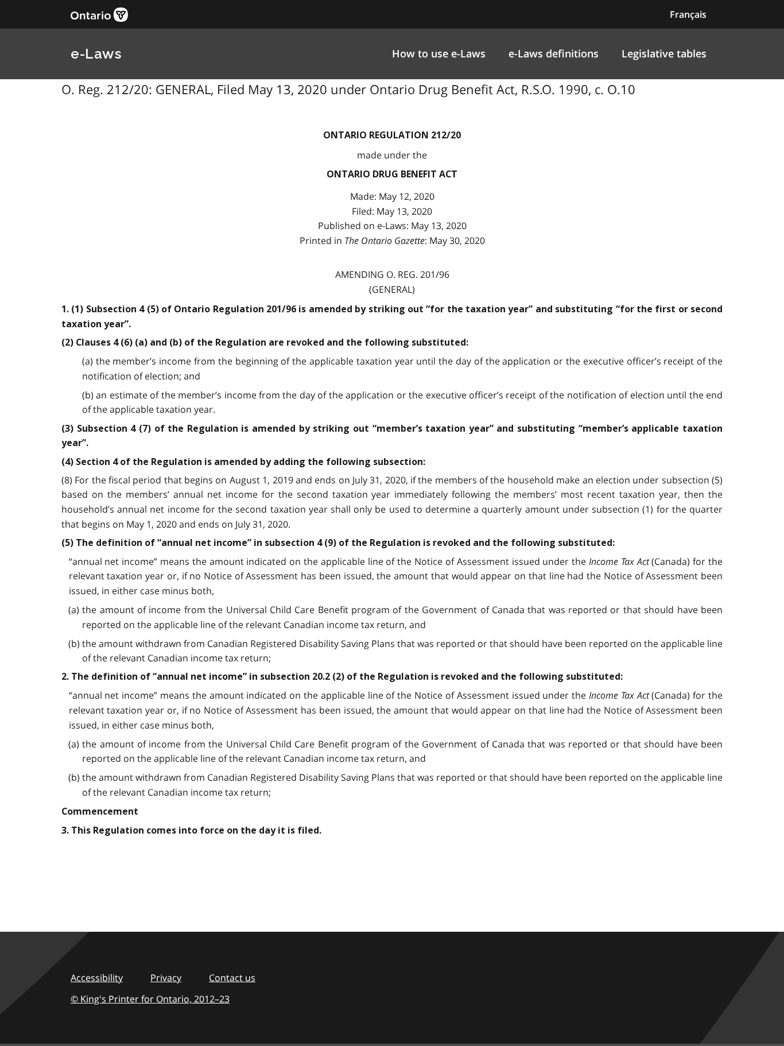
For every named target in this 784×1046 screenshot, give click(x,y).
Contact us (232, 977)
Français (688, 14)
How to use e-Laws (439, 53)
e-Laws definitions (554, 53)
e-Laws (96, 53)
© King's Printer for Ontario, (150, 999)
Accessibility (97, 977)
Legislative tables (664, 53)
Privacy (165, 977)
